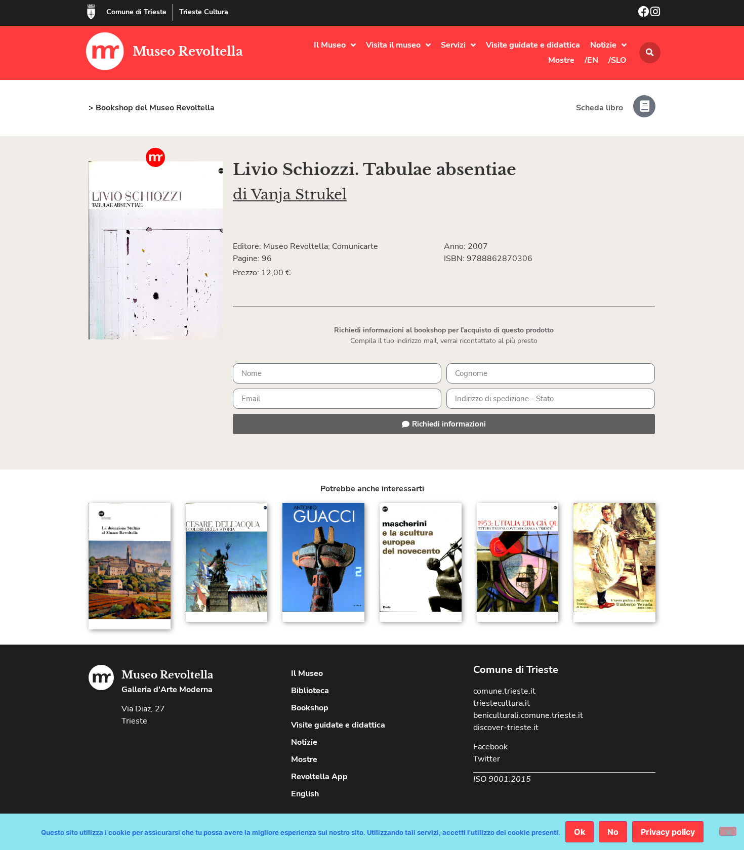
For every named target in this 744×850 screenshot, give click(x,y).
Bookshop (309, 707)
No (612, 832)
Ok (579, 832)
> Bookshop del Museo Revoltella (152, 107)
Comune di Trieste (136, 12)
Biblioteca (310, 690)
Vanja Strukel (299, 194)
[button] (649, 52)
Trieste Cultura (203, 12)
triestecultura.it (501, 703)
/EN (591, 60)
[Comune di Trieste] (91, 11)
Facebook (490, 746)
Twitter (486, 758)
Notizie (603, 45)
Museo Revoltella (188, 51)
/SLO (617, 60)
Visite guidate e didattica (533, 45)
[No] (727, 831)
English (305, 793)
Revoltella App (319, 776)
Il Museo (330, 45)
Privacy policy (668, 832)
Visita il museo (393, 45)
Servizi (453, 45)
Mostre (561, 60)
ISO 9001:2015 (502, 779)
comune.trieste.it (504, 691)
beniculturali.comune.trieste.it (528, 715)
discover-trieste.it (506, 727)
